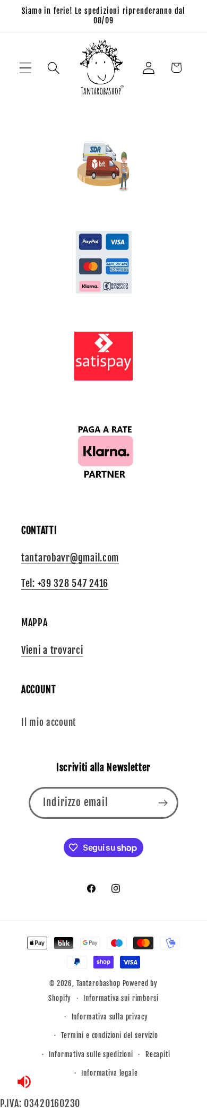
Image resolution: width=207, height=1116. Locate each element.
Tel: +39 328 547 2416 (64, 583)
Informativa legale (109, 1073)
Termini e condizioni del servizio (109, 1035)
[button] (26, 68)
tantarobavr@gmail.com (70, 558)
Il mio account (48, 722)
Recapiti (157, 1054)
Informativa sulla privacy (110, 1017)
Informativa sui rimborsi (120, 998)
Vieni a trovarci (52, 650)
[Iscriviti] (163, 803)
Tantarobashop (98, 983)
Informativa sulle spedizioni (91, 1054)
